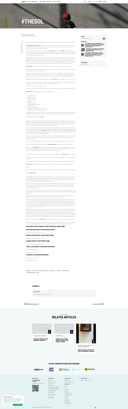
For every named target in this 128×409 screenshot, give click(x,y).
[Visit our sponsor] (38, 369)
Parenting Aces (36, 407)
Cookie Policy (8, 402)
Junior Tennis (31, 25)
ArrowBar (34, 270)
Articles (26, 25)
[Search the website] (97, 1)
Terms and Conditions (68, 403)
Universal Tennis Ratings (31, 272)
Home (22, 25)
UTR (27, 79)
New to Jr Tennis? (51, 392)
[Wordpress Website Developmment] (95, 407)
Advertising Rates (67, 401)
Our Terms (50, 407)
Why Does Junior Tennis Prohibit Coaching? (41, 339)
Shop (65, 387)
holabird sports (46, 270)
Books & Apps (67, 396)
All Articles (66, 391)
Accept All (18, 404)
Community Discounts (68, 394)
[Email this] (22, 52)
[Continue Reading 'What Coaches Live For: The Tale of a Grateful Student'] (86, 333)
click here (45, 130)
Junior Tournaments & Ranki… (39, 25)
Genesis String (39, 270)
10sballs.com (29, 270)
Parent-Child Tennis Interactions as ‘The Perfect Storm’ (62, 340)
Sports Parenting (59, 335)
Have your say (37, 291)
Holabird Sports (29, 91)
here (65, 130)
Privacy (45, 407)
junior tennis (52, 270)
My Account (67, 389)
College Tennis (67, 380)
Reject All (8, 404)
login (43, 294)
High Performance (51, 385)
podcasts (63, 50)
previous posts (52, 50)
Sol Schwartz (58, 270)
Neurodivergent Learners (52, 390)
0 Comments (23, 36)
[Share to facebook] (22, 46)
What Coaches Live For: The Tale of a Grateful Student (86, 350)
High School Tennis (51, 383)
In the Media (67, 400)
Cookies (48, 407)
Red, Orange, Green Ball (52, 394)
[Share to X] (22, 43)
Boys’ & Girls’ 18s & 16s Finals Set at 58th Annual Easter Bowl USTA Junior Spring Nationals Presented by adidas (95, 49)
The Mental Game (51, 397)
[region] (13, 401)
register (38, 294)
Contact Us (66, 398)
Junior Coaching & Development (40, 335)
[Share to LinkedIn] (22, 50)
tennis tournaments (65, 270)
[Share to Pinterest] (22, 48)
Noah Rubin (35, 147)
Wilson (37, 272)
